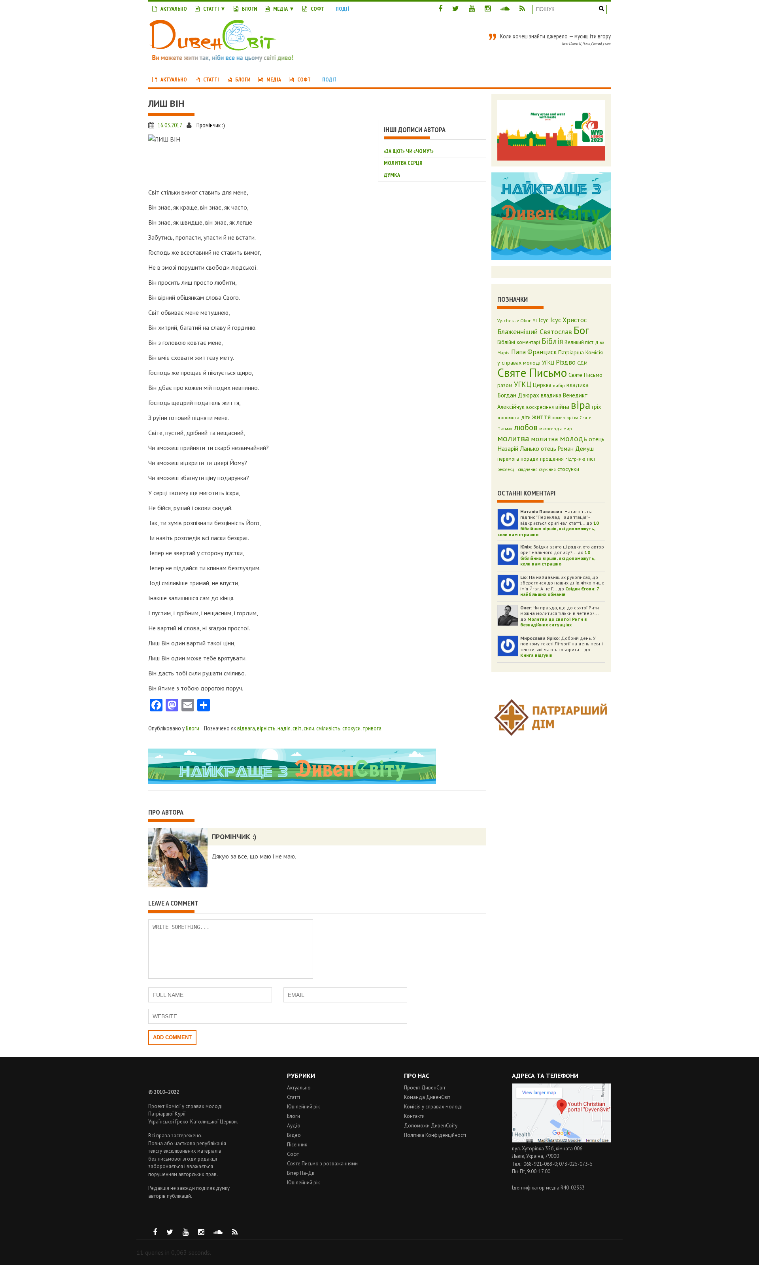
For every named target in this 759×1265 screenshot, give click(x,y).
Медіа (280, 8)
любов (526, 427)
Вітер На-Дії (300, 1173)
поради (529, 458)
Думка (392, 174)
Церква (542, 385)
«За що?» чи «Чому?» (409, 151)
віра (580, 405)
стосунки (568, 469)
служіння (547, 469)
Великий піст (579, 342)
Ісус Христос (568, 320)
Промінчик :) (210, 125)
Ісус (543, 320)
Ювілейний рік (303, 1106)
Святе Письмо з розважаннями (322, 1163)
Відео (294, 1135)
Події (342, 8)
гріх (596, 406)
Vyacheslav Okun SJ (517, 320)
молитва (513, 438)
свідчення (528, 469)
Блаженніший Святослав (534, 331)
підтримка (575, 459)
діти (526, 417)
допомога (508, 417)
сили (309, 728)
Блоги (249, 8)
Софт (317, 8)
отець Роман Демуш (567, 448)
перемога (508, 459)
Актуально (173, 8)
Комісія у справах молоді (433, 1106)
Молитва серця (403, 162)
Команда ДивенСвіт (427, 1097)
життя (541, 416)
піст (591, 459)
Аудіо (293, 1125)
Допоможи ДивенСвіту (430, 1125)
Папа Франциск (534, 352)
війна (562, 406)
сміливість (328, 728)
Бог (581, 330)
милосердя (550, 428)
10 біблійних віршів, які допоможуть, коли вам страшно (548, 528)
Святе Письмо (532, 372)
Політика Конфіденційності (435, 1135)
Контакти (414, 1116)
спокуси (351, 728)
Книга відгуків (536, 655)
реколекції (507, 469)
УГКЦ (522, 384)
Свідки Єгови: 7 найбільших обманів (559, 591)
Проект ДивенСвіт (425, 1087)
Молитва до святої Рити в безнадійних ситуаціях (553, 622)
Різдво (566, 362)
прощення (552, 459)
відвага (246, 728)
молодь (573, 438)
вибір (559, 385)
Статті (211, 8)
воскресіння (540, 407)
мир (567, 428)
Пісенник (297, 1144)
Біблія (552, 341)
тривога (372, 728)
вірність (266, 728)
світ (297, 728)
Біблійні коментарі (518, 342)
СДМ (582, 363)
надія (284, 728)
